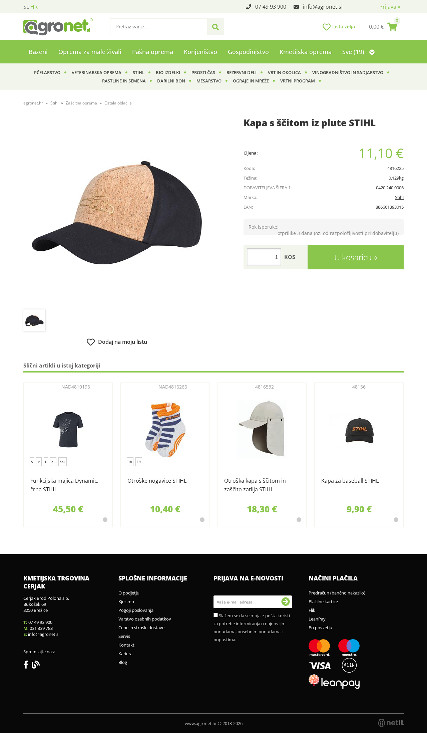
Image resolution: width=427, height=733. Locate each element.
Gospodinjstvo (248, 52)
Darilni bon (171, 81)
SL (26, 6)
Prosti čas (203, 72)
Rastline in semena (124, 81)
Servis (124, 636)
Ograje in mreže (251, 81)
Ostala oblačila (118, 103)
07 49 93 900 (270, 6)
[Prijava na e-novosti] (285, 601)
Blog (122, 662)
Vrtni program (297, 81)
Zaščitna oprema (81, 103)
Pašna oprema (152, 52)
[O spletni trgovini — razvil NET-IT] (391, 723)
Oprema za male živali (89, 52)
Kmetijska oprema (306, 52)
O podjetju (128, 593)
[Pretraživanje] (215, 27)
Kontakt (126, 645)
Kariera (125, 654)
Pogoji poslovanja (135, 610)
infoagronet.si (323, 6)
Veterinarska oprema (96, 72)
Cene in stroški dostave (141, 628)
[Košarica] (383, 26)
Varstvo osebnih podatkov (144, 619)
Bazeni (38, 52)
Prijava (389, 6)
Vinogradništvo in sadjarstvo (347, 72)
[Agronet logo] (58, 26)
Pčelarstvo (47, 72)
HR (34, 6)
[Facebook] (27, 666)
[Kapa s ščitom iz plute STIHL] (116, 212)
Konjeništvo (200, 52)
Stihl (138, 72)
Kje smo (126, 601)
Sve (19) (354, 52)
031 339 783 (41, 628)
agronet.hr (33, 103)
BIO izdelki (168, 72)
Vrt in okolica (284, 72)
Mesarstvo (209, 81)
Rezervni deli (242, 72)
